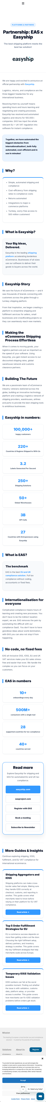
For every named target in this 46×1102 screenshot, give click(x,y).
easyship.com (23, 789)
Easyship (29, 84)
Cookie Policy (15, 1099)
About (33, 1099)
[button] (42, 1058)
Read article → (23, 912)
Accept (23, 1080)
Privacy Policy (25, 1099)
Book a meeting (23, 818)
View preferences (23, 1093)
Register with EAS (23, 808)
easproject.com (23, 799)
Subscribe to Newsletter (23, 827)
